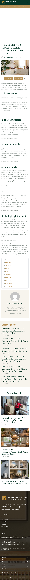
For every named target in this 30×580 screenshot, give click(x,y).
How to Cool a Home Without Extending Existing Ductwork (14, 482)
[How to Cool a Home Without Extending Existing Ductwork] (15, 469)
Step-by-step (9, 286)
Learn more (8, 262)
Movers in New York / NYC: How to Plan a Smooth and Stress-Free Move (13, 331)
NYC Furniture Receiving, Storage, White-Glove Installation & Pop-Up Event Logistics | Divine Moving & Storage (14, 537)
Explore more (8, 271)
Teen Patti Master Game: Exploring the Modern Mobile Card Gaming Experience (14, 369)
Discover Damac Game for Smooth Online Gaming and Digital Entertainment (13, 359)
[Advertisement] (15, 23)
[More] (24, 78)
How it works (8, 283)
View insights (8, 274)
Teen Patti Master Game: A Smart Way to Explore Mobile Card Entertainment (14, 379)
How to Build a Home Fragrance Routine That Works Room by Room (14, 341)
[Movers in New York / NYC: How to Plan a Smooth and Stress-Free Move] (15, 405)
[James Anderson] (2, 57)
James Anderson (8, 57)
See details (8, 265)
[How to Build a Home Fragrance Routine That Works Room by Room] (15, 437)
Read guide (8, 268)
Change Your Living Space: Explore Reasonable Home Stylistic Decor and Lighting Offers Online (14, 541)
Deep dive (8, 277)
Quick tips (7, 280)
